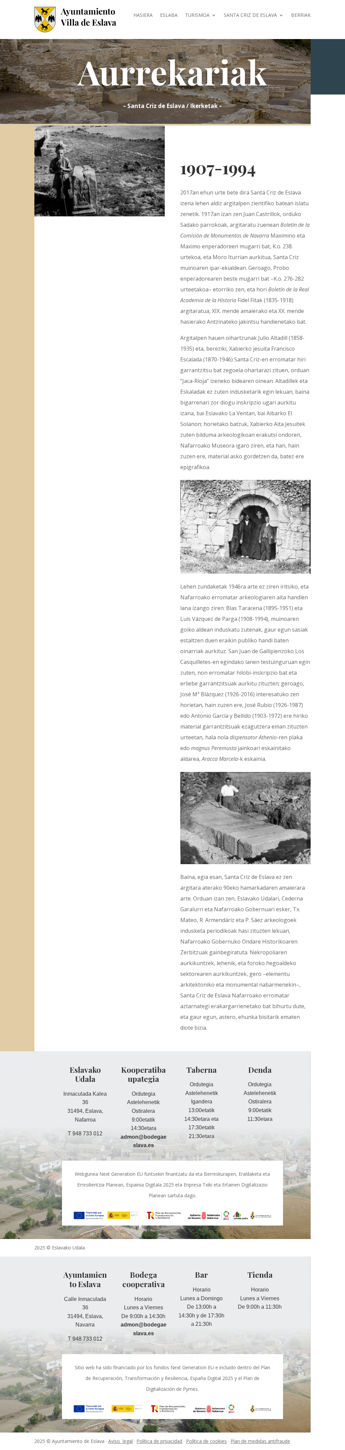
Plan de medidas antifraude (260, 1441)
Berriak (301, 15)
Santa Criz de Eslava (250, 15)
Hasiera (143, 15)
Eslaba (169, 15)
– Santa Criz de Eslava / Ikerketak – (172, 106)
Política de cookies (206, 1441)
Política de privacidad (159, 1441)
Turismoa (197, 15)
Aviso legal (120, 1441)
